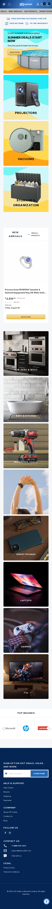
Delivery (8, 305)
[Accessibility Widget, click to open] (46, 901)
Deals (4, 11)
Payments (7, 800)
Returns (6, 792)
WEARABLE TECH (26, 508)
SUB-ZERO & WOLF (26, 369)
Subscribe (39, 773)
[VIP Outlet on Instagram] (10, 832)
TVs (26, 692)
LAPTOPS (26, 600)
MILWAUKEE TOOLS (26, 462)
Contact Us (7, 816)
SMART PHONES (26, 554)
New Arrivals (15, 11)
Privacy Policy (9, 868)
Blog (5, 820)
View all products (35, 234)
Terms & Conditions (11, 872)
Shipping (7, 796)
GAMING (26, 646)
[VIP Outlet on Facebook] (5, 832)
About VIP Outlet (10, 812)
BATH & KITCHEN (26, 416)
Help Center (8, 788)
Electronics (31, 11)
